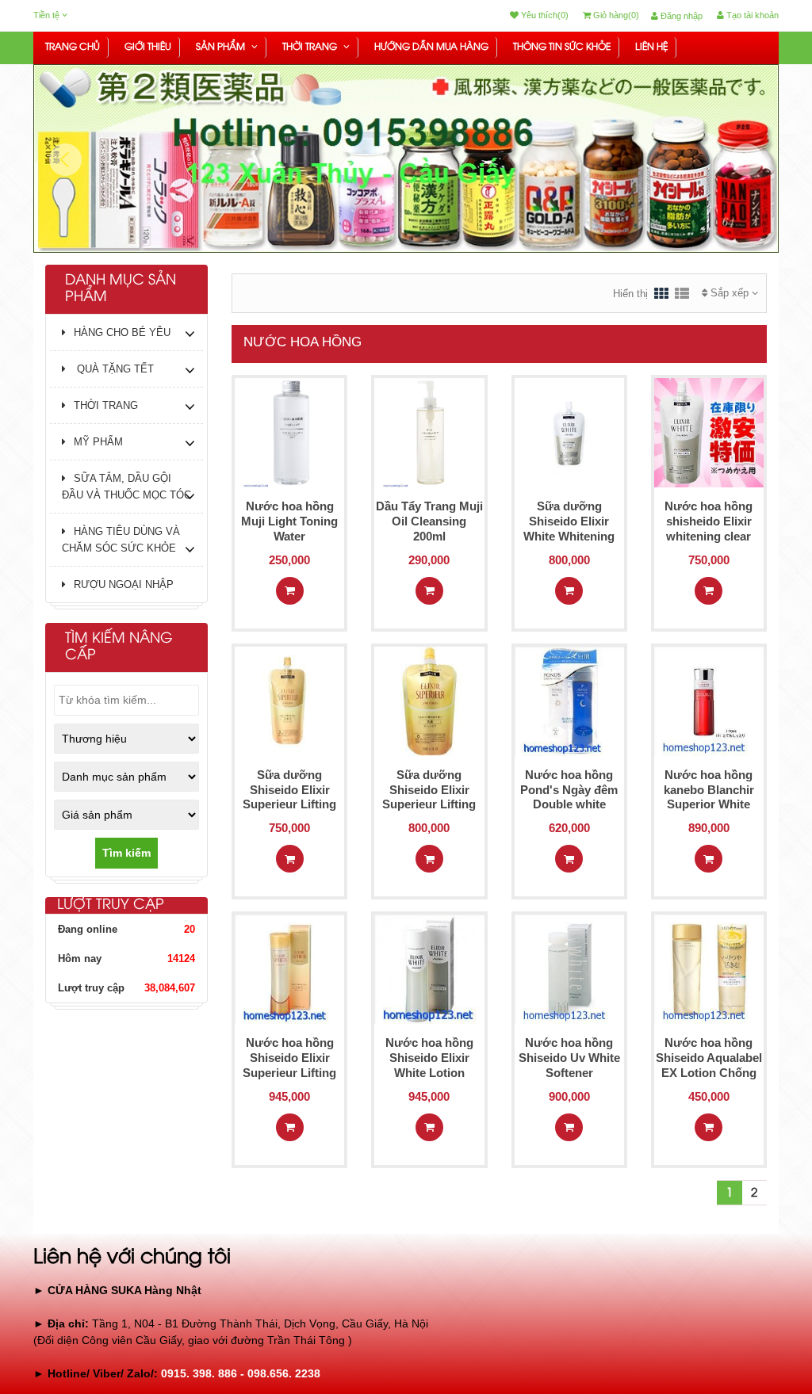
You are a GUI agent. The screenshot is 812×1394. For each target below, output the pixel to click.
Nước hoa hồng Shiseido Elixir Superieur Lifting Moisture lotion (289, 1065)
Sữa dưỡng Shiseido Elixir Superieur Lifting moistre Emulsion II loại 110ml (429, 804)
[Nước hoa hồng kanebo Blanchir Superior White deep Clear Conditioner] (709, 699)
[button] (65, 198)
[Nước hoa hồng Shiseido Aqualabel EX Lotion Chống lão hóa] (709, 968)
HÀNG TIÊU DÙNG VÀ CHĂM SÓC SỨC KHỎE (121, 539)
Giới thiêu (147, 47)
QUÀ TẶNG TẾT (114, 369)
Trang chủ (72, 47)
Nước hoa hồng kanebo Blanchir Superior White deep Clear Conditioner (709, 804)
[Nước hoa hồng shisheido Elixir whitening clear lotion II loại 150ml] (709, 432)
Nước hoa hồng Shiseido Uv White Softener (569, 1057)
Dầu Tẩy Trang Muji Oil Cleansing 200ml (429, 521)
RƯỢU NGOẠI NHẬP (124, 584)
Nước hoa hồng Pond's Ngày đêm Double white (569, 790)
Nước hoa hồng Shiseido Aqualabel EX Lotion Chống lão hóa (709, 1065)
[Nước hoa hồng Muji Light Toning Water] (289, 432)
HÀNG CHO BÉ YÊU (122, 332)
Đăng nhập (680, 16)
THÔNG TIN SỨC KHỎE (562, 47)
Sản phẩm (221, 47)
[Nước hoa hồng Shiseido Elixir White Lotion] (429, 968)
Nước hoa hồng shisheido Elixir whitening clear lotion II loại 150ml (709, 528)
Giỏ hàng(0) (615, 15)
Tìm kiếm (126, 852)
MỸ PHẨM (98, 442)
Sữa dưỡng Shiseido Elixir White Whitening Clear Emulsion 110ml (569, 535)
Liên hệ (651, 47)
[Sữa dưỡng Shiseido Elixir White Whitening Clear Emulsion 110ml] (569, 432)
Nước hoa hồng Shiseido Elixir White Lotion (429, 1057)
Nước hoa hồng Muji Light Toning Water (289, 521)
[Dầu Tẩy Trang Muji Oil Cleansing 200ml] (429, 432)
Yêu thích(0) (544, 15)
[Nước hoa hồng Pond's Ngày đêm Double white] (569, 699)
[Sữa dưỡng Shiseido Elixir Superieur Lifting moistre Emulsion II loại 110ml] (429, 699)
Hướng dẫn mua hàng (431, 47)
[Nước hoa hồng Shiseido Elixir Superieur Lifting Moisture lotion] (289, 968)
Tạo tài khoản (751, 15)
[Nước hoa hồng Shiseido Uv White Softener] (569, 968)
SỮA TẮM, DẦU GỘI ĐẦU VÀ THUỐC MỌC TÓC (126, 486)
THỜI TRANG (310, 47)
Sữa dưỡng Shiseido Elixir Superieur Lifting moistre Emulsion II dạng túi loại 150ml (289, 804)
